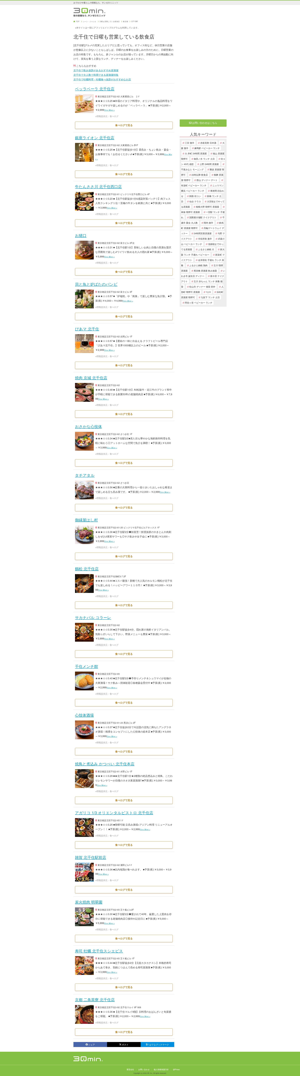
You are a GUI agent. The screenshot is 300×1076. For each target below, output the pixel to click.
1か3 (208, 291)
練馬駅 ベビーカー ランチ (207, 148)
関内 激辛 (208, 222)
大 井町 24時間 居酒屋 (196, 153)
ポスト (125, 1044)
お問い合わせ (144, 1069)
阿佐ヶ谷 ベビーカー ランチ (198, 302)
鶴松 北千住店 (87, 568)
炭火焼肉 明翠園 (88, 902)
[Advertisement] (203, 68)
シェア (91, 1044)
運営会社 (130, 1069)
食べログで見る (124, 125)
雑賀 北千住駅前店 (90, 857)
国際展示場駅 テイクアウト (202, 217)
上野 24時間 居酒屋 (209, 164)
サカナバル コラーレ (93, 617)
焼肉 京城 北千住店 (91, 377)
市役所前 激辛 (205, 238)
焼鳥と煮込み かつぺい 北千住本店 (104, 763)
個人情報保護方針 (161, 1069)
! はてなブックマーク (158, 1044)
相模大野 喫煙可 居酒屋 (207, 206)
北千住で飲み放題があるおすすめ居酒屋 (95, 70)
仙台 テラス (195, 201)
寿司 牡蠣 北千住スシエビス (99, 950)
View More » (109, 110)
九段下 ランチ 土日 (210, 297)
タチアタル (85, 475)
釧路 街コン (195, 196)
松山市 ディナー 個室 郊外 (202, 286)
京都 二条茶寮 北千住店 (95, 999)
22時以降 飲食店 (200, 174)
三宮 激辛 (189, 142)
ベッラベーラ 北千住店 (94, 88)
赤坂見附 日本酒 (208, 142)
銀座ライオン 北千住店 (94, 137)
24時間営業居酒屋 (203, 233)
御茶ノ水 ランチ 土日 (204, 158)
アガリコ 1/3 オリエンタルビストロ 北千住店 (114, 812)
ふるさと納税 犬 (206, 249)
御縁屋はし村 (86, 519)
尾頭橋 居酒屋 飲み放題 (205, 270)
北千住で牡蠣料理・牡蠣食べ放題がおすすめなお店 (102, 79)
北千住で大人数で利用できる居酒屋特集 (95, 75)
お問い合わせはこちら (204, 123)
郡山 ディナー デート (207, 180)
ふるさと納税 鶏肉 (198, 265)
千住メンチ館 (86, 666)
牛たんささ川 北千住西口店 (98, 186)
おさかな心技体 (88, 426)
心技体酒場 (84, 715)
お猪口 (80, 235)
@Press (176, 1069)
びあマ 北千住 (87, 328)
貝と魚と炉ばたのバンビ (96, 284)
